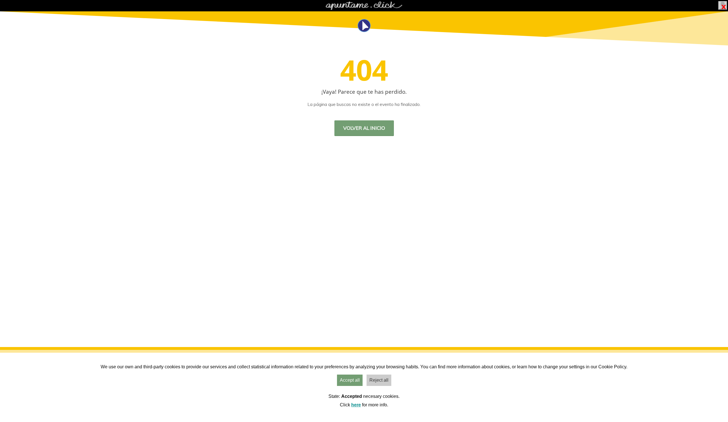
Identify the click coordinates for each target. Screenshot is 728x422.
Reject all (378, 380)
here (356, 404)
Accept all (350, 380)
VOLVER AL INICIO (364, 128)
